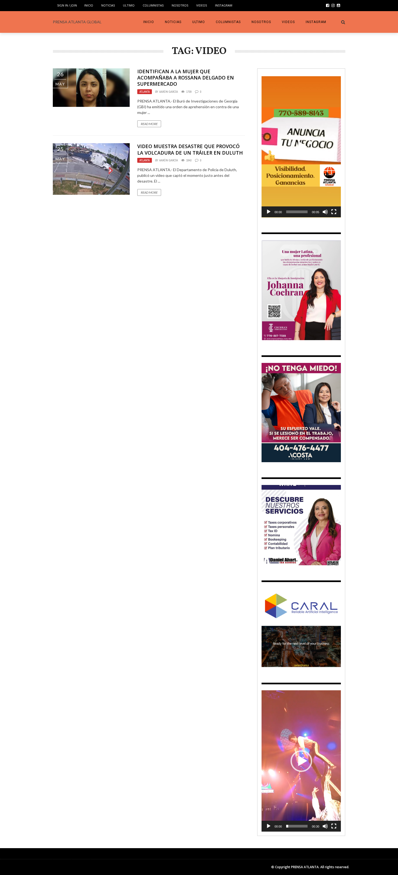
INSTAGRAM (223, 5)
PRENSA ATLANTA (305, 867)
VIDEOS (201, 5)
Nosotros (180, 5)
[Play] (268, 212)
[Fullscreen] (334, 212)
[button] (301, 147)
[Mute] (325, 212)
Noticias (108, 5)
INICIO (88, 5)
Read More (149, 124)
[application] (301, 147)
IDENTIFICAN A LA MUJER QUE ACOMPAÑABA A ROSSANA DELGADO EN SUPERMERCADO (185, 77)
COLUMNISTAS (153, 5)
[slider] (297, 211)
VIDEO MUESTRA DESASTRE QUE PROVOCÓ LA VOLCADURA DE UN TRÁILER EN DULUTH (190, 149)
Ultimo (129, 5)
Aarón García (168, 92)
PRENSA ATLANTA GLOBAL (77, 22)
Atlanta (144, 92)
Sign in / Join (67, 5)
